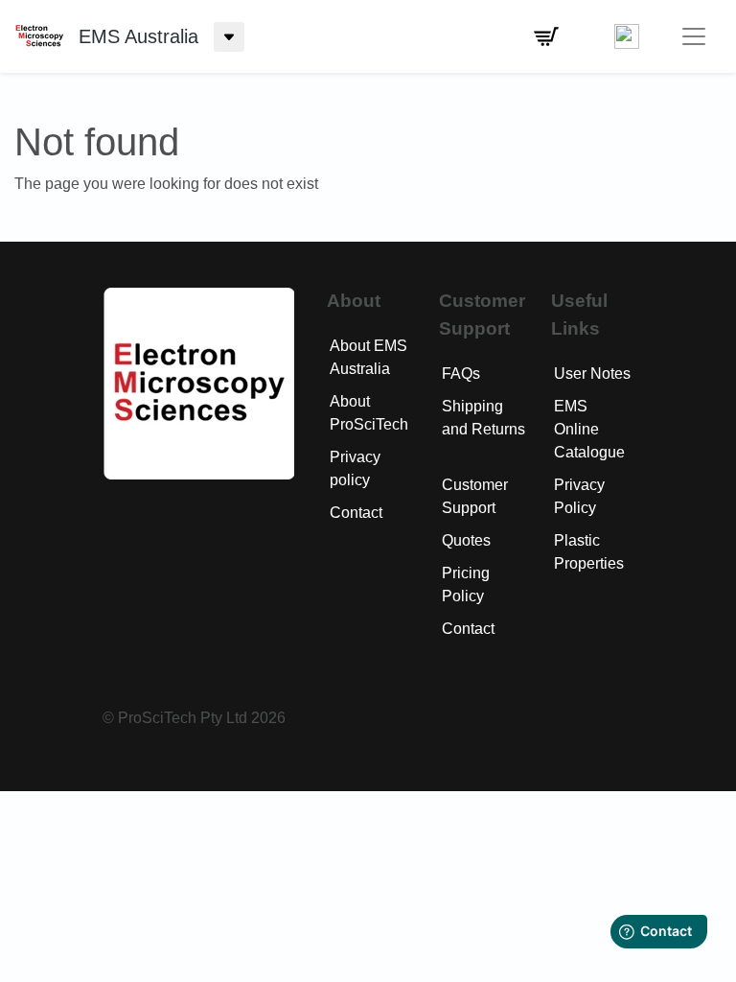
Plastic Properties (589, 552)
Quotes (466, 540)
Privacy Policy (579, 496)
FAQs (461, 373)
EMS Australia (138, 36)
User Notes (592, 373)
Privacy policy (355, 468)
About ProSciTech (369, 413)
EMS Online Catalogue (589, 429)
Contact (356, 512)
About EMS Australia (368, 357)
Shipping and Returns (483, 417)
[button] (546, 36)
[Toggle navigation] (694, 36)
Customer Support (475, 496)
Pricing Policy (466, 584)
